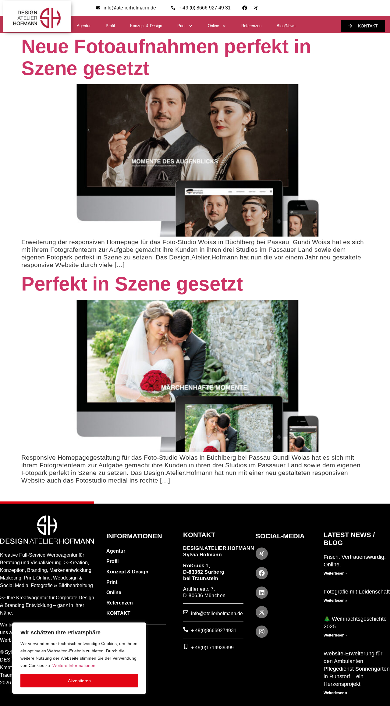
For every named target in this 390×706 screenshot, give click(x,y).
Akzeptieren (79, 680)
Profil (110, 25)
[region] (79, 658)
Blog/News (286, 25)
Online (213, 25)
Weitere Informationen (73, 665)
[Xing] (256, 8)
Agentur (83, 25)
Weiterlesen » (335, 573)
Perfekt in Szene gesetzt (132, 284)
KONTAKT (118, 613)
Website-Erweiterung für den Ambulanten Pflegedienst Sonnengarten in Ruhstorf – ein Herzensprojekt (357, 669)
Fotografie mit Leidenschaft (357, 592)
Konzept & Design (146, 25)
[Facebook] (245, 8)
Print (181, 25)
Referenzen (251, 25)
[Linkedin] (262, 593)
